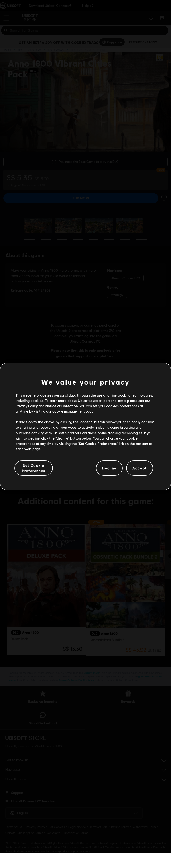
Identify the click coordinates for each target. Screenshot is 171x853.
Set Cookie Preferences (33, 468)
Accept (139, 468)
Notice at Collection (61, 406)
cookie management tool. (72, 411)
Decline (109, 468)
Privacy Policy (27, 406)
